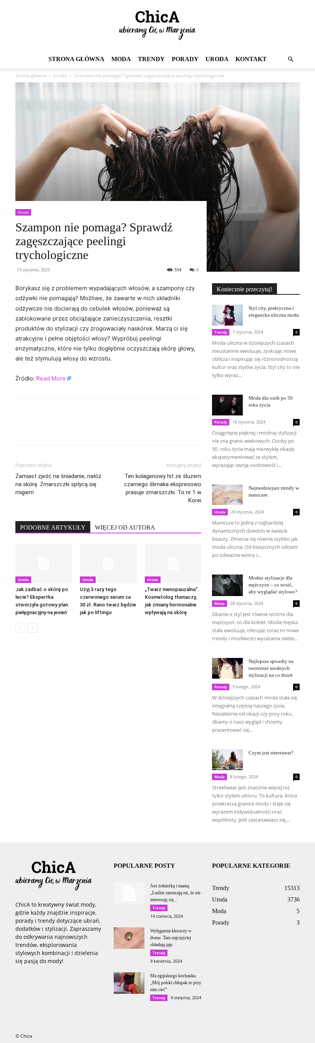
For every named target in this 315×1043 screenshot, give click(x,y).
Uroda (217, 59)
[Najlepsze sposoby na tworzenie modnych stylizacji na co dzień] (227, 668)
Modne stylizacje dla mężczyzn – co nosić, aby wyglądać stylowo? (273, 585)
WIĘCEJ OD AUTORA (125, 527)
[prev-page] (20, 628)
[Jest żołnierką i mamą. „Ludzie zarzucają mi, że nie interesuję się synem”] (129, 893)
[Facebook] (23, 429)
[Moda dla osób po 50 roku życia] (227, 405)
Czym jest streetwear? (271, 753)
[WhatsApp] (76, 429)
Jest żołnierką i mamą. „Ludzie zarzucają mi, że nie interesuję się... (175, 892)
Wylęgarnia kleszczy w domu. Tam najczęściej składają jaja (171, 937)
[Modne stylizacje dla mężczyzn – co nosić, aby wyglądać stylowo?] (227, 585)
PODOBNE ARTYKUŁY (53, 527)
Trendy (151, 59)
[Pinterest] (58, 429)
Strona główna (76, 59)
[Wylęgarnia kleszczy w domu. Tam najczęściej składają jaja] (129, 938)
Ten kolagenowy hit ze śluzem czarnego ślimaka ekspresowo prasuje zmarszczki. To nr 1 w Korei (162, 488)
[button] (290, 59)
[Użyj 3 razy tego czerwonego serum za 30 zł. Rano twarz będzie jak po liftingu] (108, 563)
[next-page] (32, 628)
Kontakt (251, 59)
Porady (185, 59)
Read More (51, 378)
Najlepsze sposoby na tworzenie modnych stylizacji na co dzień (271, 668)
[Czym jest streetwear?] (227, 759)
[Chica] (157, 25)
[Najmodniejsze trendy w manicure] (227, 495)
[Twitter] (40, 429)
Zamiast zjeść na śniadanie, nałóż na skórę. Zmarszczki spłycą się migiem (58, 484)
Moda (121, 59)
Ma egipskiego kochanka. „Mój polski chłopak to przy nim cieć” (175, 982)
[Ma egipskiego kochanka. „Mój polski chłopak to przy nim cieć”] (129, 983)
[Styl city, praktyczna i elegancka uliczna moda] (227, 315)
